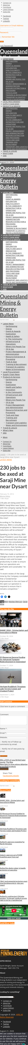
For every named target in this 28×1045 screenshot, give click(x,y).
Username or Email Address (11, 25)
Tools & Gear (11, 93)
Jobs (5, 156)
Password (4, 32)
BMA (6, 601)
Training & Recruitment (16, 95)
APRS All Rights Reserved (11, 1015)
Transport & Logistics (15, 97)
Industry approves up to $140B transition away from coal (11, 856)
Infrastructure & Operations (13, 76)
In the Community (14, 120)
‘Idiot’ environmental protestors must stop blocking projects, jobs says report (13, 883)
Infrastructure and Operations (15, 123)
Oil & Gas (9, 81)
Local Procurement (11, 102)
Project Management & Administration (16, 85)
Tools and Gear (12, 140)
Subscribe (6, 12)
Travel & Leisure (10, 151)
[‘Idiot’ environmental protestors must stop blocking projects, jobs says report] (2, 878)
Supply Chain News (11, 104)
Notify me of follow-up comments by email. (10, 743)
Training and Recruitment (12, 143)
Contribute (7, 7)
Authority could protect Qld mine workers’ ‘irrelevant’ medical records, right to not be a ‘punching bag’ (13, 898)
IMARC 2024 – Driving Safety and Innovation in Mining (14, 631)
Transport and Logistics (17, 147)
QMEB (2, 454)
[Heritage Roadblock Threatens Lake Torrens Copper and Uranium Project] (11, 682)
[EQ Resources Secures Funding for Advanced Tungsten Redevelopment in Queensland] (11, 653)
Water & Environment (15, 99)
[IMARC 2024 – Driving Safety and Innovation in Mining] (11, 626)
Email (3, 733)
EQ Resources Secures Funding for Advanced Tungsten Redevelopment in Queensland (13, 659)
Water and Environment (16, 149)
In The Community (14, 72)
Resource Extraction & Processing (15, 358)
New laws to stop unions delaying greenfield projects (13, 765)
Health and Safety (14, 115)
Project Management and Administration (15, 132)
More (5, 437)
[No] (25, 1044)
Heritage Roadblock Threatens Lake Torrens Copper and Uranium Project (13, 688)
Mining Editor (5, 496)
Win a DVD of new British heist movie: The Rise (12, 761)
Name (3, 728)
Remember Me (7, 37)
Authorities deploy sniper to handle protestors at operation (13, 869)
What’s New (8, 153)
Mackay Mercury (15, 601)
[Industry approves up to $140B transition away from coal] (2, 851)
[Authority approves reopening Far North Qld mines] (2, 838)
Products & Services (11, 106)
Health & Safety (13, 70)
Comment (4, 714)
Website (3, 737)
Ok (23, 1044)
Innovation (11, 117)
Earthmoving (12, 61)
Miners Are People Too (15, 79)
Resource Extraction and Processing (15, 136)
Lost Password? (6, 45)
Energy (9, 63)
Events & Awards (13, 66)
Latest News (8, 59)
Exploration (11, 68)
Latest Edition (8, 9)
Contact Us (7, 3)
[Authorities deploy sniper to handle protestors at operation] (2, 864)
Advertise (6, 5)
